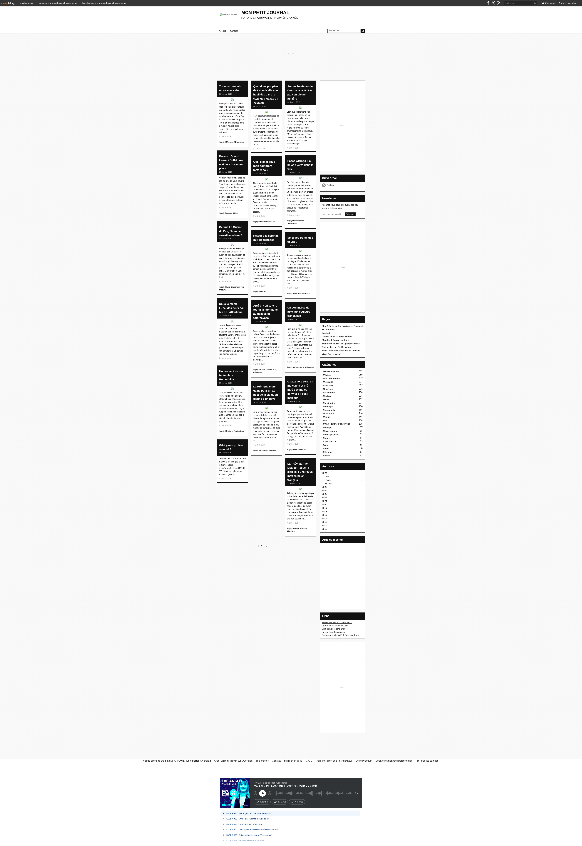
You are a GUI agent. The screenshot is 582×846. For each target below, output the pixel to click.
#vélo (269, 369)
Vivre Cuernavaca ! (331, 354)
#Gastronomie (299, 450)
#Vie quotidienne (331, 378)
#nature (222, 290)
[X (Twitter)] (493, 3)
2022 (324, 497)
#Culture (229, 431)
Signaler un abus (293, 760)
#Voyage (327, 428)
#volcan (262, 291)
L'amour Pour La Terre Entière (337, 336)
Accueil (222, 31)
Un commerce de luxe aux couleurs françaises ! (298, 311)
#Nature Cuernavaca (302, 293)
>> (267, 546)
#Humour (327, 452)
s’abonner (264, 802)
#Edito (326, 400)
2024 (324, 490)
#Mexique (257, 372)
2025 (324, 487)
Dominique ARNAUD (173, 760)
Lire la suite (226, 136)
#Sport (326, 438)
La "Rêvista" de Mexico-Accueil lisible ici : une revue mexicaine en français (300, 472)
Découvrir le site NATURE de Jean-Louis (340, 635)
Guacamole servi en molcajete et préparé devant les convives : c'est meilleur (300, 389)
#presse (228, 213)
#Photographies (331, 435)
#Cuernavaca (329, 442)
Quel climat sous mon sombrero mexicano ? (264, 166)
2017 (324, 515)
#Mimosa (229, 142)
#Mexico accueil (300, 528)
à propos (299, 802)
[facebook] (488, 3)
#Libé (235, 213)
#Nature (327, 375)
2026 (324, 473)
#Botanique (239, 142)
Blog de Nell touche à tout (334, 629)
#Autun (326, 417)
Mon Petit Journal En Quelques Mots (341, 344)
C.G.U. (309, 760)
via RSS (330, 185)
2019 (324, 508)
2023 (324, 494)
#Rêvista (291, 531)
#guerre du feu (237, 287)
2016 (324, 518)
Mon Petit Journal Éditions (335, 340)
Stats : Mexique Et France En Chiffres (341, 351)
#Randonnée (329, 410)
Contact (234, 31)
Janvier (328, 483)
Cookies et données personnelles (394, 760)
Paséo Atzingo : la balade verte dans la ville (300, 165)
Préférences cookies (427, 760)
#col (274, 369)
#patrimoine (329, 393)
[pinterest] (498, 3)
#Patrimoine (329, 403)
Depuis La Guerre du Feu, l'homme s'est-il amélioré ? (230, 231)
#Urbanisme (239, 431)
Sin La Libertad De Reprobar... (337, 347)
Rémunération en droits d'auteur (334, 760)
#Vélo (325, 445)
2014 (324, 525)
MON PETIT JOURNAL (265, 12)
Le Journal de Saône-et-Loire (335, 626)
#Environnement (331, 371)
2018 (324, 512)
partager (282, 802)
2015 (324, 522)
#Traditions (328, 413)
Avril (327, 477)
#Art (325, 421)
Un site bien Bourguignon (333, 632)
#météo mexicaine (267, 222)
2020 (324, 505)
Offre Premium (364, 760)
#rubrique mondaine (267, 450)
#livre (227, 287)
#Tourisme (328, 389)
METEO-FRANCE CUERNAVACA (337, 623)
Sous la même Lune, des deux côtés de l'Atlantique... (232, 308)
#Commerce (298, 367)
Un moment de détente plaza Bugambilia (231, 375)
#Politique (328, 406)
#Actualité (328, 382)
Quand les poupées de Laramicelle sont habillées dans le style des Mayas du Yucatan (266, 94)
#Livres (326, 456)
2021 (324, 501)
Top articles (262, 760)
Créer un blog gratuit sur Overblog (233, 760)
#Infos (326, 448)
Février (328, 480)
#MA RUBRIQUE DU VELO (336, 424)
